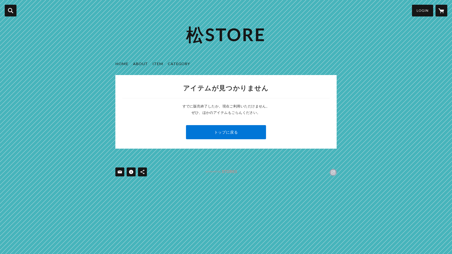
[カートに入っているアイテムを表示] (441, 10)
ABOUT (140, 63)
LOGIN (422, 10)
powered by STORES (221, 171)
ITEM (158, 63)
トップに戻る (226, 132)
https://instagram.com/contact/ (333, 172)
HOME (121, 63)
